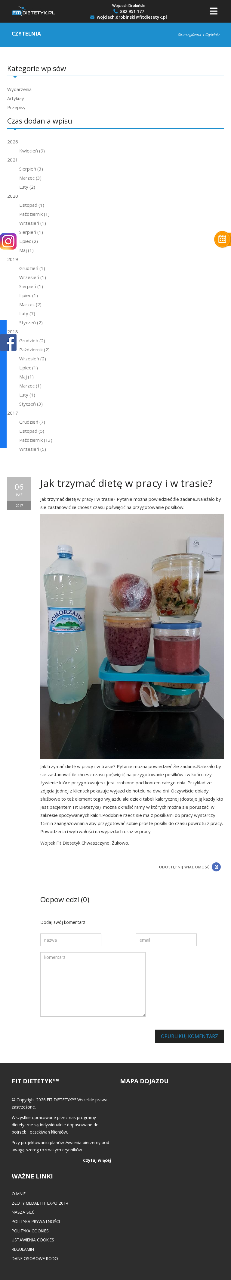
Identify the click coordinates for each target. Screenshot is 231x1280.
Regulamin (23, 1249)
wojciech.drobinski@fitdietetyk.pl (131, 17)
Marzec (30, 178)
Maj (26, 250)
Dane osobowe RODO (35, 1258)
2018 (12, 331)
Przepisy (16, 107)
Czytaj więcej (97, 1160)
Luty (27, 187)
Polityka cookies (30, 1231)
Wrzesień (32, 223)
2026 (12, 142)
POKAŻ (8, 343)
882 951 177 (131, 11)
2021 (12, 160)
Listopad (31, 205)
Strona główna (189, 34)
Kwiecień (32, 151)
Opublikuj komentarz (189, 1036)
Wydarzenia (19, 89)
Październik (34, 214)
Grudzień (32, 268)
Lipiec (28, 241)
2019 (12, 259)
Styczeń (31, 322)
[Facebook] (216, 866)
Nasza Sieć (23, 1212)
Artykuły (15, 98)
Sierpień (31, 169)
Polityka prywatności (36, 1221)
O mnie (19, 1194)
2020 (12, 196)
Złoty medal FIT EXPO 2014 (40, 1203)
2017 (12, 413)
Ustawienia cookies (33, 1240)
